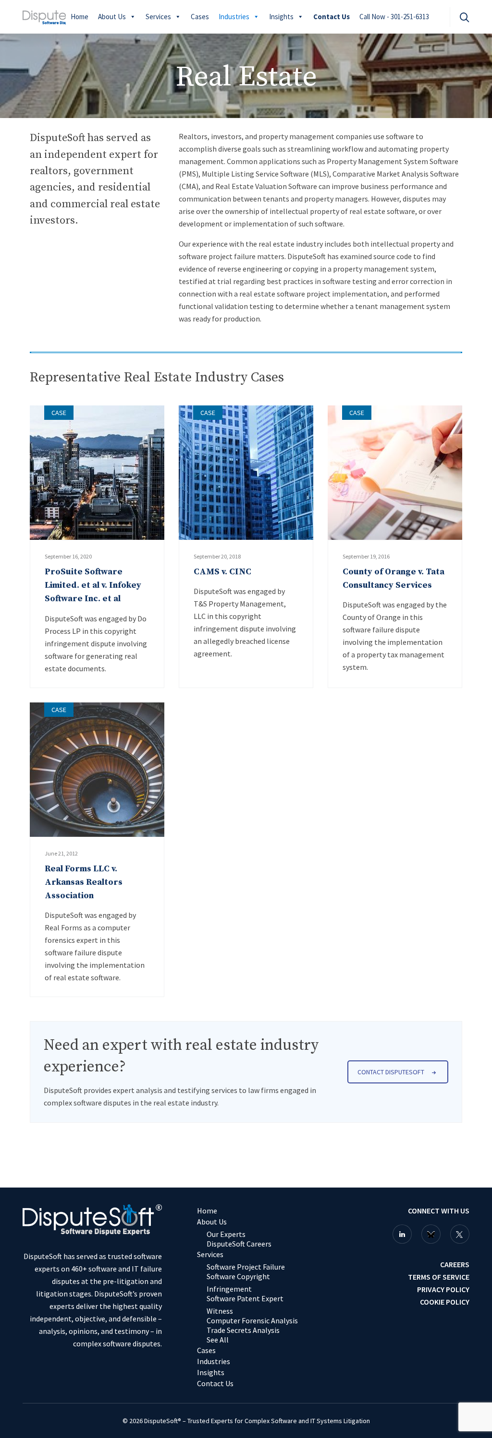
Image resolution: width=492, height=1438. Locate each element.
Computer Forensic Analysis (252, 1320)
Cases (200, 16)
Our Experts (226, 1234)
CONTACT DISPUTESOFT (390, 1072)
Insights (281, 16)
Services (158, 16)
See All (218, 1339)
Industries (234, 16)
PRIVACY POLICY (443, 1289)
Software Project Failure (246, 1267)
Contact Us (331, 16)
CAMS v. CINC (222, 571)
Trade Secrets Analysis (243, 1330)
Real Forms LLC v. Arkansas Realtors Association (84, 882)
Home (79, 16)
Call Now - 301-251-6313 (394, 16)
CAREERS (454, 1264)
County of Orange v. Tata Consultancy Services (393, 578)
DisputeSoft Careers (239, 1243)
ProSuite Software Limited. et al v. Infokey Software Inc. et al (93, 585)
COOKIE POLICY (444, 1302)
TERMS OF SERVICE (438, 1277)
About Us (112, 16)
